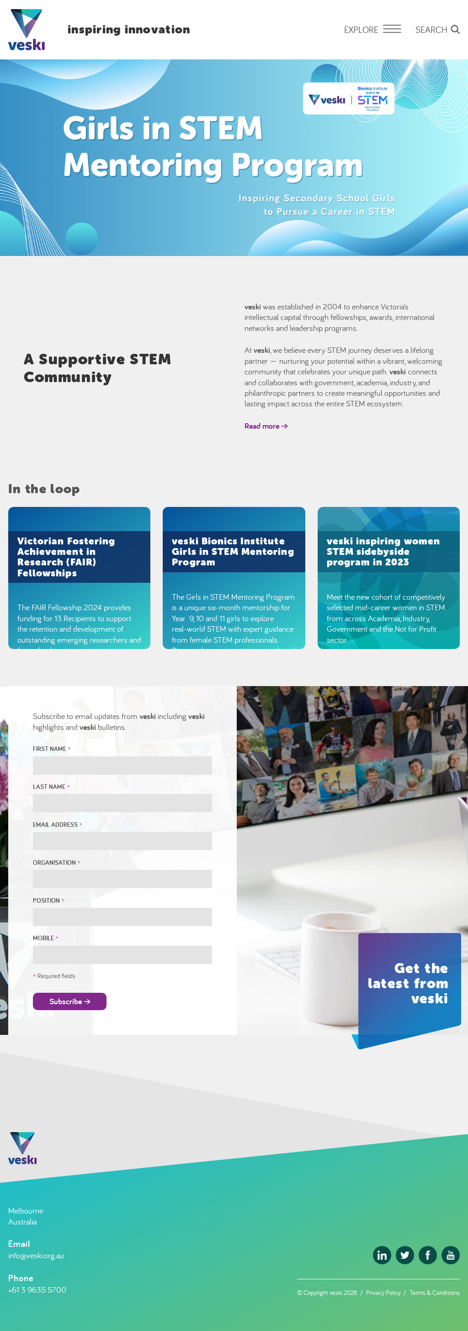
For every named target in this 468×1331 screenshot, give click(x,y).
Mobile (45, 937)
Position (48, 900)
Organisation (56, 862)
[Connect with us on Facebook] (428, 1255)
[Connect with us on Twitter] (405, 1255)
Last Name (51, 786)
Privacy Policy (383, 1292)
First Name (52, 748)
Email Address (57, 824)
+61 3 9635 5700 (37, 1289)
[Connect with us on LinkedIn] (382, 1255)
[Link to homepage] (26, 29)
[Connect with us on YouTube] (450, 1255)
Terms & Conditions (435, 1292)
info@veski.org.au (36, 1255)
